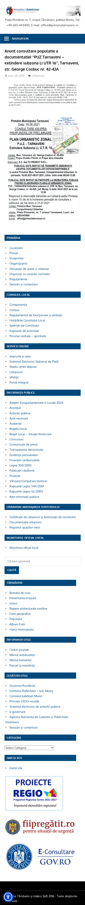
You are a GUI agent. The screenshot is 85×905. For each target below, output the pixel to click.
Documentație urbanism (25, 522)
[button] (8, 897)
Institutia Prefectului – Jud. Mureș (31, 691)
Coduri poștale (19, 650)
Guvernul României (22, 686)
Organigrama (18, 263)
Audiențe (15, 423)
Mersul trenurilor (20, 660)
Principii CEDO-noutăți (24, 701)
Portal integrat (18, 382)
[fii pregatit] (40, 836)
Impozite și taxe (20, 356)
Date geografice (20, 614)
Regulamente (18, 279)
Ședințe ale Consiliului (24, 325)
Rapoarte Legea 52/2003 (26, 491)
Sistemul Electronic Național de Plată (34, 361)
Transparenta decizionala (26, 450)
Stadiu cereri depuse (23, 367)
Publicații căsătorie (21, 470)
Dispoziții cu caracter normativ (29, 274)
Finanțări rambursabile (24, 460)
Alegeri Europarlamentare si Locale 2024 (36, 403)
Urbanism (38, 75)
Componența (18, 305)
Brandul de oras (19, 593)
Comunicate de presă (23, 444)
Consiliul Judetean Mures (25, 696)
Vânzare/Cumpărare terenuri (28, 481)
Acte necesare (18, 418)
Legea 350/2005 (20, 465)
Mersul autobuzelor (22, 655)
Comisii (14, 310)
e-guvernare (17, 712)
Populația (15, 619)
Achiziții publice (19, 413)
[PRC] (34, 810)
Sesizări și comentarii (23, 284)
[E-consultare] (40, 869)
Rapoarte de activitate (24, 331)
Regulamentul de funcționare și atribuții (35, 315)
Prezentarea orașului (22, 598)
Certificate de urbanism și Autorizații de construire (42, 517)
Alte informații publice (24, 497)
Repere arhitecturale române (28, 608)
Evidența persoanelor (23, 455)
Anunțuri (15, 408)
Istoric (13, 603)
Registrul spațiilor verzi (24, 527)
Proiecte (14, 476)
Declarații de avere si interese (29, 269)
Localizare (16, 248)
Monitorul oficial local (23, 548)
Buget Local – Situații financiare (30, 434)
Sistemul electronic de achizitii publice (34, 706)
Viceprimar (16, 258)
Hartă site (15, 768)
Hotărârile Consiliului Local (27, 320)
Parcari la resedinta (22, 665)
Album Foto (17, 624)
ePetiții (14, 377)
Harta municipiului (21, 629)
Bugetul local (18, 429)
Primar (13, 253)
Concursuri (16, 439)
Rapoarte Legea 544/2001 (26, 486)
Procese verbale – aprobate (27, 336)
